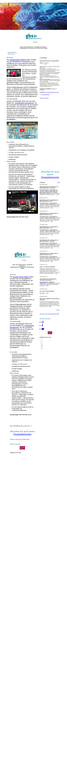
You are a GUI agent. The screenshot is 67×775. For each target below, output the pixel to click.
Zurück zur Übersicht (44, 98)
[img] (33, 16)
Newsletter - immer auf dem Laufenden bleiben (19, 439)
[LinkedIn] (42, 344)
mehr (57, 194)
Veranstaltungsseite (22, 434)
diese (54, 284)
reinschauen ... (43, 293)
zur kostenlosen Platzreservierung (52, 92)
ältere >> (58, 309)
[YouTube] (43, 329)
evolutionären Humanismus (24, 103)
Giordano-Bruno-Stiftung (21, 277)
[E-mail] (42, 339)
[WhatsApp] (42, 341)
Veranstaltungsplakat (45, 94)
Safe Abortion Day (44, 282)
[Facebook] (42, 325)
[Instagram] (43, 322)
